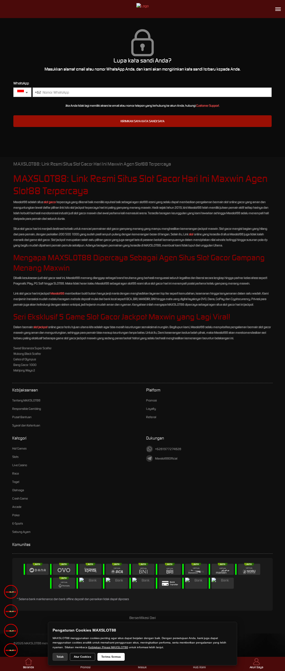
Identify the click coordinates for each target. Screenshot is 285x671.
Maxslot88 (57, 293)
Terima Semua (111, 656)
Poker (16, 515)
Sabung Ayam (21, 532)
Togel (15, 482)
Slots (15, 457)
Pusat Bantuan (21, 417)
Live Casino (19, 465)
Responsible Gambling (26, 409)
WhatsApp (21, 83)
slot (191, 234)
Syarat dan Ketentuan (26, 425)
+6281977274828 (168, 449)
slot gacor (50, 202)
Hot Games (19, 448)
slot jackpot (40, 327)
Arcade (16, 507)
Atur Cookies (82, 656)
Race (15, 473)
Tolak (60, 656)
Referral (151, 417)
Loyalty (151, 409)
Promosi (151, 400)
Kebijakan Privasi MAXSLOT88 (108, 647)
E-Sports (17, 523)
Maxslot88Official (166, 458)
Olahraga (18, 490)
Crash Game (20, 498)
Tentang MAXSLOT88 (26, 400)
